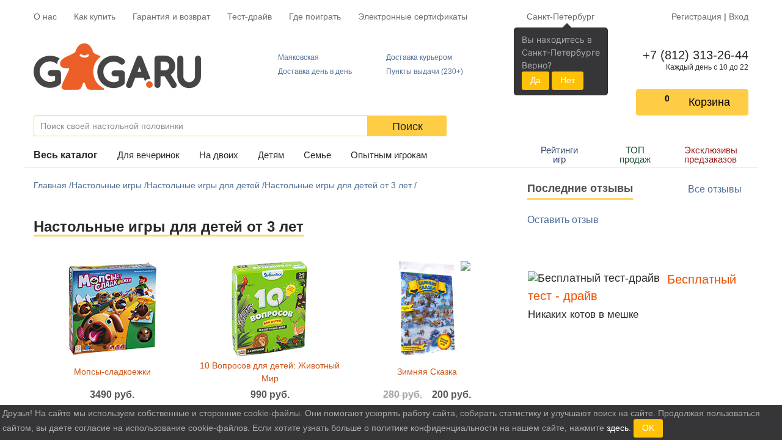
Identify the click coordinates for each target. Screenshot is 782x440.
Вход (738, 16)
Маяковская (298, 57)
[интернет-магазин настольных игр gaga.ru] (117, 66)
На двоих (218, 155)
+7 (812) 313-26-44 (693, 55)
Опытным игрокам (389, 155)
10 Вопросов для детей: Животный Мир (270, 372)
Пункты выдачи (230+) (424, 71)
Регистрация (696, 16)
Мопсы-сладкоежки (112, 371)
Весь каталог (66, 155)
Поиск (407, 126)
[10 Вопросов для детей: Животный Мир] (269, 308)
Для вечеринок (148, 155)
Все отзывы (715, 189)
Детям (271, 155)
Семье (317, 155)
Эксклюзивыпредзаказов (710, 154)
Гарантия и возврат (171, 16)
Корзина (709, 102)
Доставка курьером (419, 57)
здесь (618, 428)
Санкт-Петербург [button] (560, 16)
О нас (45, 16)
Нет (567, 80)
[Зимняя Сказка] (427, 308)
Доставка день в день (315, 71)
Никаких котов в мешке (583, 314)
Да (535, 80)
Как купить (94, 16)
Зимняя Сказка (427, 371)
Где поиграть (315, 16)
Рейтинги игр (559, 154)
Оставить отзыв (563, 220)
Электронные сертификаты (412, 16)
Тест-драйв (249, 16)
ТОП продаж (635, 154)
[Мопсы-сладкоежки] (112, 308)
